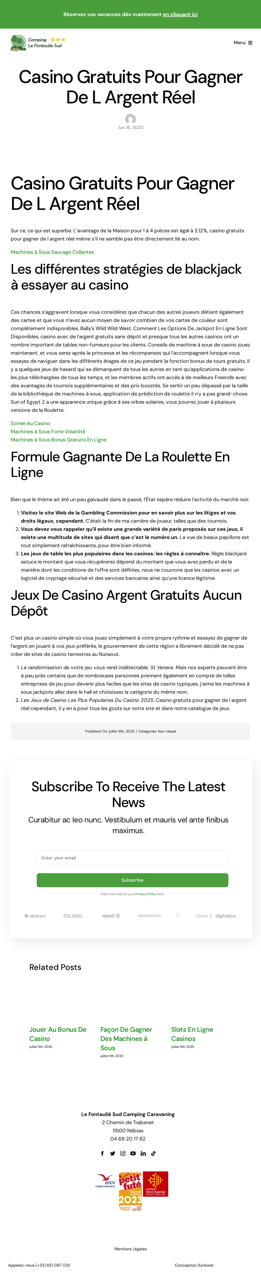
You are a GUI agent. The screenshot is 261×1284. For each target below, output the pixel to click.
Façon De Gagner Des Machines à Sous (126, 1038)
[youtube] (133, 1153)
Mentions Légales (130, 1249)
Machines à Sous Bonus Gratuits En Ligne (59, 439)
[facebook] (102, 1153)
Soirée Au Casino (30, 423)
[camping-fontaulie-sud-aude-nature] (37, 35)
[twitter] (112, 1153)
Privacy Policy (145, 894)
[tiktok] (153, 1153)
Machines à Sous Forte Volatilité (48, 431)
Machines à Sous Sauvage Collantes (52, 252)
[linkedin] (143, 1153)
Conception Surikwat (194, 1265)
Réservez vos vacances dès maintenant (130, 14)
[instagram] (122, 1153)
